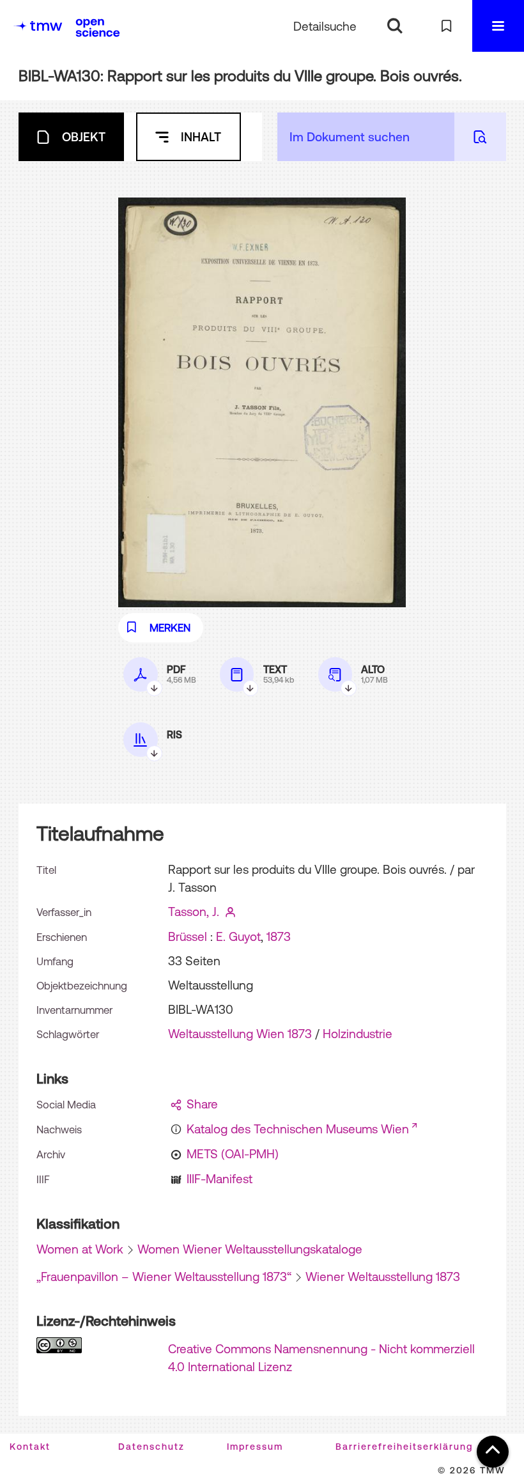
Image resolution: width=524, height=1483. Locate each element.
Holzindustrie (357, 1034)
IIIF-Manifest (219, 1179)
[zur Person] (230, 912)
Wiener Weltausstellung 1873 (382, 1276)
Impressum (255, 1446)
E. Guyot (238, 936)
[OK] (394, 26)
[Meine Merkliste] (446, 26)
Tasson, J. (193, 912)
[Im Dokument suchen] (480, 137)
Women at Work (79, 1249)
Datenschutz (151, 1446)
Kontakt (30, 1446)
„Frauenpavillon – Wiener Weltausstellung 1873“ (163, 1276)
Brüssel (187, 936)
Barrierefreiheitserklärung (404, 1446)
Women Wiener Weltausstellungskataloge (249, 1249)
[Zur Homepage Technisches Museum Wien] (37, 26)
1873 (278, 936)
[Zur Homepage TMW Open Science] (97, 27)
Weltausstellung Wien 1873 (240, 1034)
